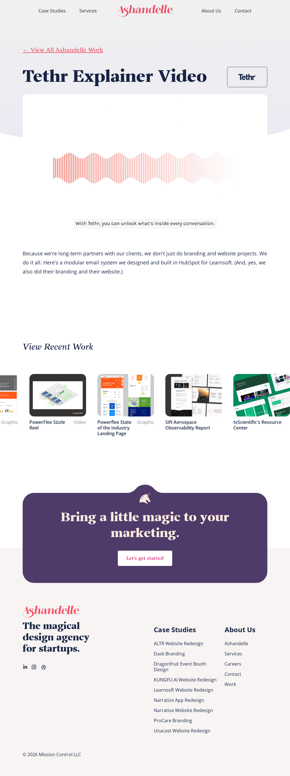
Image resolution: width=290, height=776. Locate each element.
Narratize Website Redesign (183, 710)
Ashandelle (236, 643)
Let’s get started (145, 558)
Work (230, 684)
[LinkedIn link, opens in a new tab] (25, 667)
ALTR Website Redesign (178, 643)
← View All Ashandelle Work (63, 50)
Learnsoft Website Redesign (183, 690)
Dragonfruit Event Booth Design (180, 667)
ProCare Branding (173, 720)
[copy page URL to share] (277, 101)
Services (88, 11)
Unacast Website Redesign (182, 731)
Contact (243, 11)
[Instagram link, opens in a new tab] (34, 667)
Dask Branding (169, 654)
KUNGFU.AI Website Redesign (185, 680)
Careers (233, 664)
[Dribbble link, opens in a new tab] (44, 667)
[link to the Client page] (247, 77)
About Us (211, 11)
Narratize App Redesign (179, 700)
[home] (145, 11)
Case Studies (52, 11)
